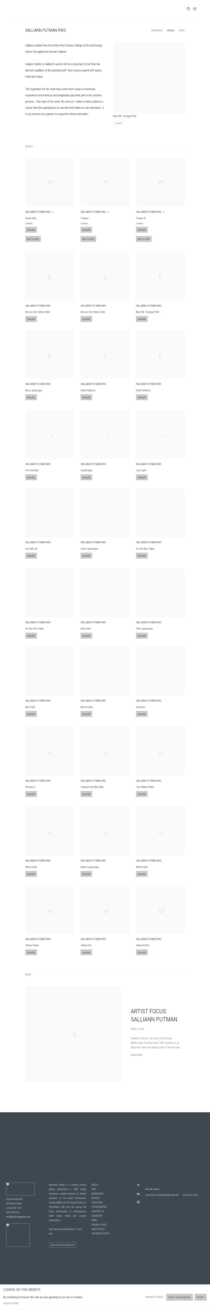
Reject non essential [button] (179, 1297)
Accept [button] (200, 1297)
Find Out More (11, 1303)
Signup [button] (74, 682)
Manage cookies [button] (154, 1297)
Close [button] (141, 628)
